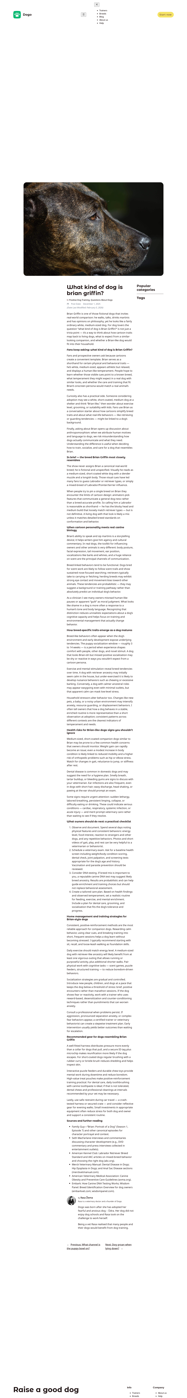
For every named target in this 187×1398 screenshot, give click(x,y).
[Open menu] (83, 14)
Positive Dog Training (79, 300)
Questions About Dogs (102, 300)
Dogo (27, 14)
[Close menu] (96, 5)
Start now (166, 14)
